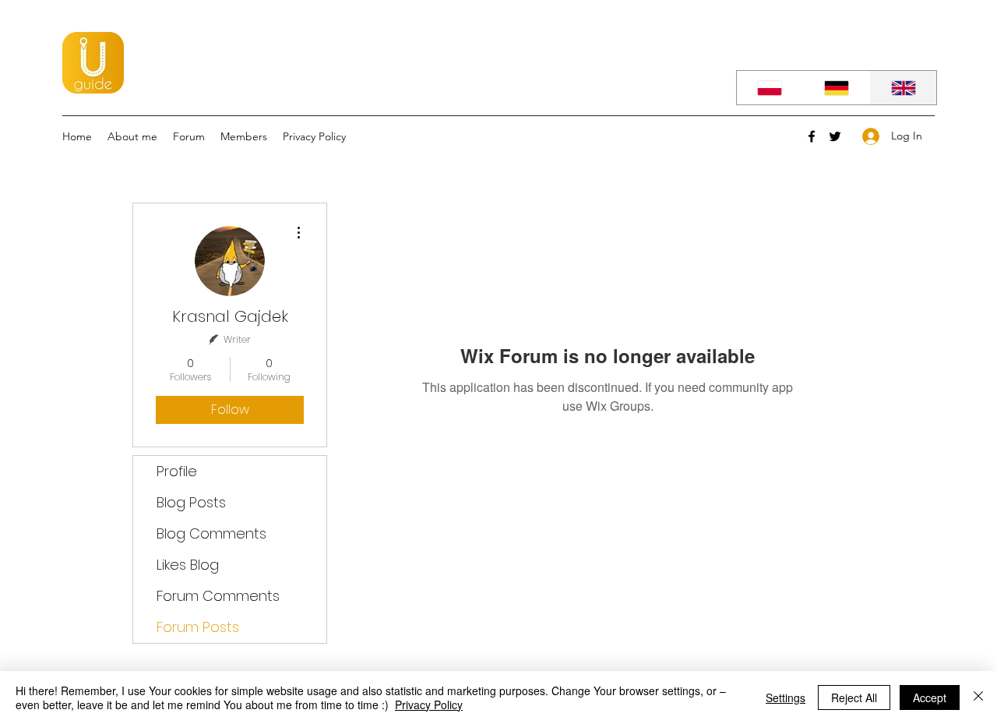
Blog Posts (191, 502)
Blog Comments (211, 533)
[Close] (978, 697)
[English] (902, 87)
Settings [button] (785, 697)
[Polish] (770, 87)
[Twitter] (835, 136)
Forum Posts (198, 627)
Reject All (854, 697)
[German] (836, 87)
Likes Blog (188, 564)
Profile (177, 471)
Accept (929, 697)
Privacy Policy (429, 704)
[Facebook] (811, 136)
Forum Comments (218, 596)
